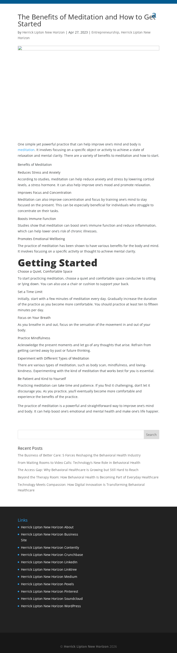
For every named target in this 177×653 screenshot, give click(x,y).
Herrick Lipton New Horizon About (47, 527)
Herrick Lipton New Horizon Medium (49, 576)
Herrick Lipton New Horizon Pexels (47, 584)
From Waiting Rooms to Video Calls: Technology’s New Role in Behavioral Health (79, 462)
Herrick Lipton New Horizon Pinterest (49, 591)
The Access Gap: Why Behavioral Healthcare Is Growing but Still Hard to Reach (78, 470)
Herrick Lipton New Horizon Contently (50, 547)
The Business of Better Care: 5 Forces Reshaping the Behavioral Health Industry (79, 455)
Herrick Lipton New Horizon (43, 32)
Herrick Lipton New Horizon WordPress (51, 606)
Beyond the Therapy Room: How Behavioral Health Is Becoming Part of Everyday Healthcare (88, 477)
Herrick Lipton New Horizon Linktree (49, 569)
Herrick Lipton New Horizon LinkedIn (49, 562)
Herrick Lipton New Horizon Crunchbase (52, 554)
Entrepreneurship (105, 32)
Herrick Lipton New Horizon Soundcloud (52, 598)
